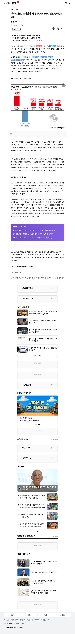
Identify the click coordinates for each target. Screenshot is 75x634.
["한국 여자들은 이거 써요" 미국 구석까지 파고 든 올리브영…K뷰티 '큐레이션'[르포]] (52, 509)
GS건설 (50, 57)
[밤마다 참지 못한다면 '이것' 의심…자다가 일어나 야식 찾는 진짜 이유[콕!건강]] (52, 528)
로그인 (12, 615)
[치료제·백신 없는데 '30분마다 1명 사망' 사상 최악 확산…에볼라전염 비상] (52, 500)
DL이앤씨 (44, 57)
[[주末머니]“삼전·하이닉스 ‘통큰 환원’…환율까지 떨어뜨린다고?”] (22, 334)
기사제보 (43, 620)
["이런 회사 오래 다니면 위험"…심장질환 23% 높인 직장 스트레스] (22, 325)
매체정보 (24, 623)
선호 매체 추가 (17, 29)
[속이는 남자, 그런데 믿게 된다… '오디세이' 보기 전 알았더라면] (23, 566)
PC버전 (46, 615)
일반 (17, 9)
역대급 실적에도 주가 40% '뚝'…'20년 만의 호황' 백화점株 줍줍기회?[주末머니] (43, 313)
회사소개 (6, 620)
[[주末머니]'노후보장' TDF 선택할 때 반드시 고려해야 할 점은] (22, 343)
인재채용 (22, 620)
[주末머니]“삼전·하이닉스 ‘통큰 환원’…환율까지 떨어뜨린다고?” (43, 331)
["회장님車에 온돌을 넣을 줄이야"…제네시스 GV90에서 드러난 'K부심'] (23, 576)
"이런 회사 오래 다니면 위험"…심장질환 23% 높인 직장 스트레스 (42, 322)
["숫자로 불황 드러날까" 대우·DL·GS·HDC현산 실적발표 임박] (37, 105)
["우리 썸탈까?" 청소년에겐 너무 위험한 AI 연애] (23, 595)
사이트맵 (62, 615)
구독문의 (37, 620)
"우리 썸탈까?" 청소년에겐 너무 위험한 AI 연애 (43, 592)
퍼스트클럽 (30, 620)
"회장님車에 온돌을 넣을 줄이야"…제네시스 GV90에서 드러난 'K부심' (43, 572)
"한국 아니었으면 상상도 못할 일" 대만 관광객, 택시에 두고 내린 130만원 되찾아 (32, 234)
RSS (49, 620)
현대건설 (53, 46)
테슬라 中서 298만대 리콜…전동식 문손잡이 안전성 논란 (43, 349)
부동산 (12, 9)
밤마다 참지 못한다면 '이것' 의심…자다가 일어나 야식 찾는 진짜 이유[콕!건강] (32, 238)
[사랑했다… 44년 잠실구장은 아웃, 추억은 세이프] (23, 585)
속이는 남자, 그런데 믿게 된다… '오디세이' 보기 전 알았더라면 (43, 562)
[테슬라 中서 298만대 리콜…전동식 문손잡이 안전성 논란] (22, 352)
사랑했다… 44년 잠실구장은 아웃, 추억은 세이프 (43, 582)
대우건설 (36, 57)
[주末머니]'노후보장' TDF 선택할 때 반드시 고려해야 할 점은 (43, 340)
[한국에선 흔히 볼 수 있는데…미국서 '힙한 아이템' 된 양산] (52, 519)
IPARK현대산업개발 (17, 60)
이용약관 (17, 623)
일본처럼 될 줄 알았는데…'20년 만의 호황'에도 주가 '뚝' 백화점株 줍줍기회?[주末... (33, 230)
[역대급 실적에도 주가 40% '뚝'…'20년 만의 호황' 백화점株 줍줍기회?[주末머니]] (22, 316)
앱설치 (29, 615)
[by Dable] (54, 536)
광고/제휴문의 (14, 620)
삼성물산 (39, 46)
